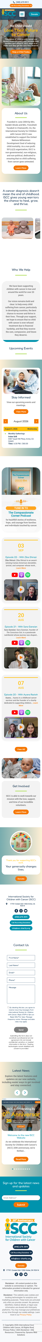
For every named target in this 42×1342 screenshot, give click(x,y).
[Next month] (36, 421)
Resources (9, 1332)
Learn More (21, 568)
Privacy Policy (25, 1315)
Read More (21, 1159)
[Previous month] (6, 421)
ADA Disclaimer (22, 1330)
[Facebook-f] (16, 911)
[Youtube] (25, 911)
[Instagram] (21, 911)
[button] (22, 14)
